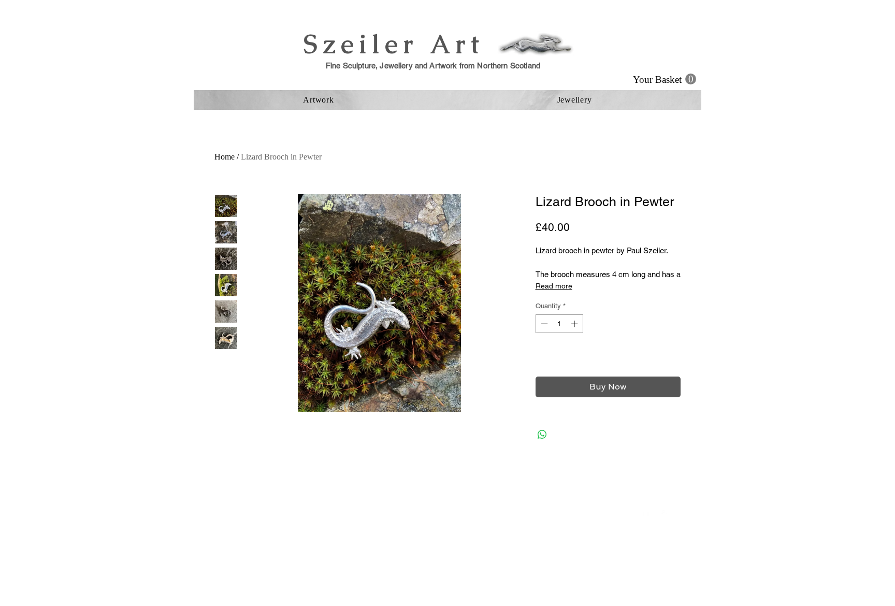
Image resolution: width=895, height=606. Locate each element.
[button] (664, 79)
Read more (554, 286)
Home (224, 156)
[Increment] (575, 324)
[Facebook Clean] (646, 511)
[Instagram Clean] (666, 511)
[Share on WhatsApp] (542, 434)
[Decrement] (543, 324)
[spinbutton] (559, 324)
